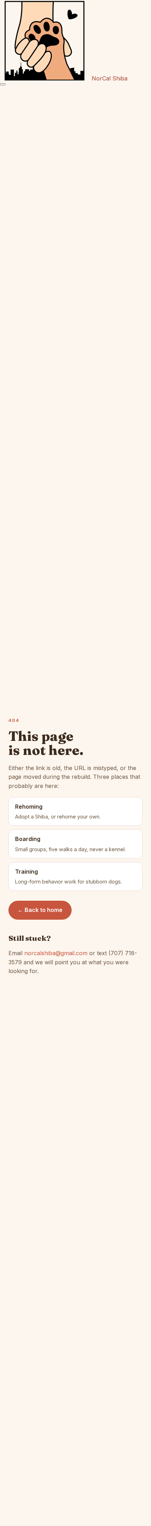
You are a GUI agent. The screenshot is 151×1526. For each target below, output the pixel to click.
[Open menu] (3, 84)
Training (68, 876)
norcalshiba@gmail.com (55, 953)
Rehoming (57, 811)
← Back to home (40, 909)
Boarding (70, 843)
